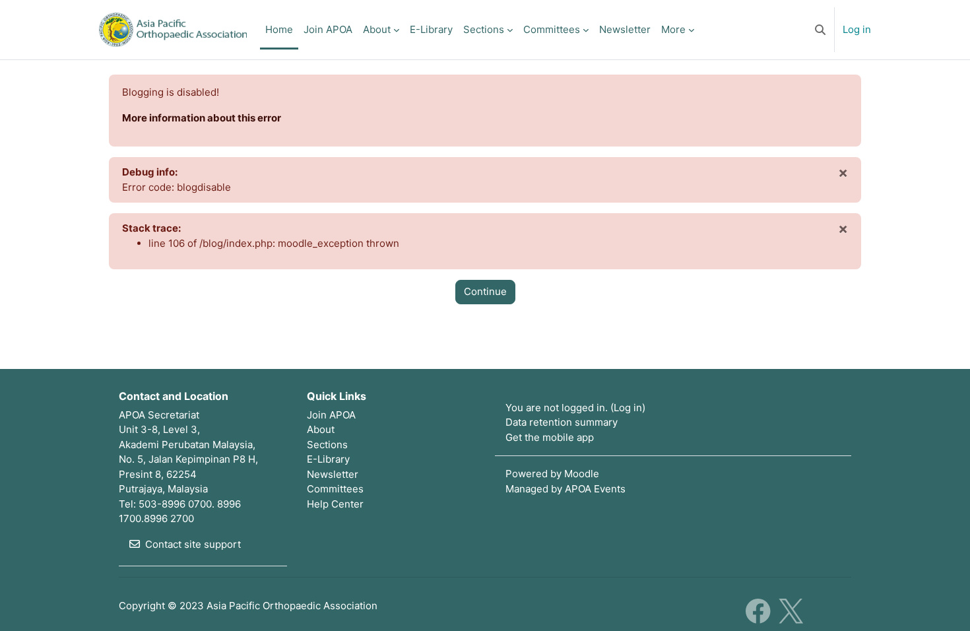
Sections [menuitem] (483, 29)
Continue (485, 291)
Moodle (581, 473)
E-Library (328, 459)
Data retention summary (561, 422)
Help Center (335, 504)
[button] (820, 29)
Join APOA (331, 415)
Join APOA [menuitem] (328, 29)
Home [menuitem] (279, 29)
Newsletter (332, 474)
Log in (857, 29)
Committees (335, 488)
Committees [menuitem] (551, 29)
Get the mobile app (549, 437)
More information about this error (201, 118)
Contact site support (193, 544)
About (321, 429)
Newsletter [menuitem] (625, 29)
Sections (327, 444)
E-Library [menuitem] (431, 29)
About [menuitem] (377, 29)
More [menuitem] (673, 29)
